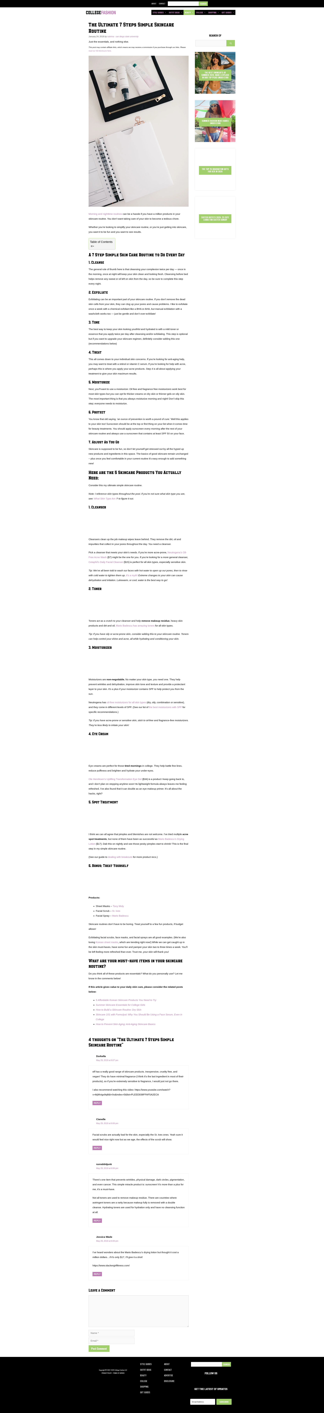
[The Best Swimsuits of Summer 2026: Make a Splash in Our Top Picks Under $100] (215, 91)
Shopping (212, 12)
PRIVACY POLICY (107, 1373)
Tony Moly (118, 906)
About (153, 3)
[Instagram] (223, 3)
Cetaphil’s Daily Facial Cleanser (106, 562)
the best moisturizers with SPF (165, 707)
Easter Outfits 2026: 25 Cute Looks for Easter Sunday (215, 218)
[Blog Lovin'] (234, 3)
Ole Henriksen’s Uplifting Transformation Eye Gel (115, 779)
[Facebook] (211, 3)
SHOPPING (144, 1386)
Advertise (168, 1375)
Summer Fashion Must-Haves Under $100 (215, 122)
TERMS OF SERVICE (119, 1373)
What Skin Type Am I (105, 498)
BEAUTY (143, 1375)
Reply (97, 1103)
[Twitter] (217, 3)
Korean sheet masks (107, 942)
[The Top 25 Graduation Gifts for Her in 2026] (215, 188)
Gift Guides (226, 12)
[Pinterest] (228, 3)
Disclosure (169, 1381)
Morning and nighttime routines (105, 214)
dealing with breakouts (120, 857)
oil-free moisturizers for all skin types (126, 702)
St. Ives (116, 911)
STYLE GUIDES (146, 1364)
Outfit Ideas (174, 12)
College (199, 12)
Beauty (188, 12)
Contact (162, 3)
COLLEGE (143, 1381)
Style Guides (158, 12)
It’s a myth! (132, 575)
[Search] (203, 3)
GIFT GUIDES (145, 1392)
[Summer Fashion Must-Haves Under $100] (215, 140)
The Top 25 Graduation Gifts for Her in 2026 (215, 170)
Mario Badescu (120, 915)
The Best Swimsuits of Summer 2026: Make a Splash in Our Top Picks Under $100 (215, 75)
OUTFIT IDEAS (145, 1369)
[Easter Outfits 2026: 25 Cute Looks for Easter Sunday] (215, 236)
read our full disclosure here (100, 51)
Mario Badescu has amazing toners (135, 625)
